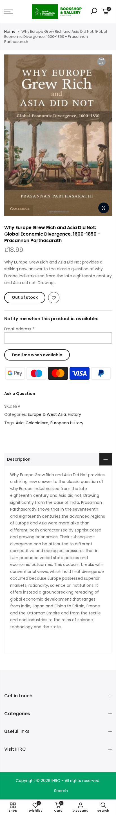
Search (61, 791)
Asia (20, 423)
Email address (19, 329)
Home (9, 31)
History (74, 414)
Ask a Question (19, 393)
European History (66, 423)
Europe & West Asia (47, 414)
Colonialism (37, 423)
